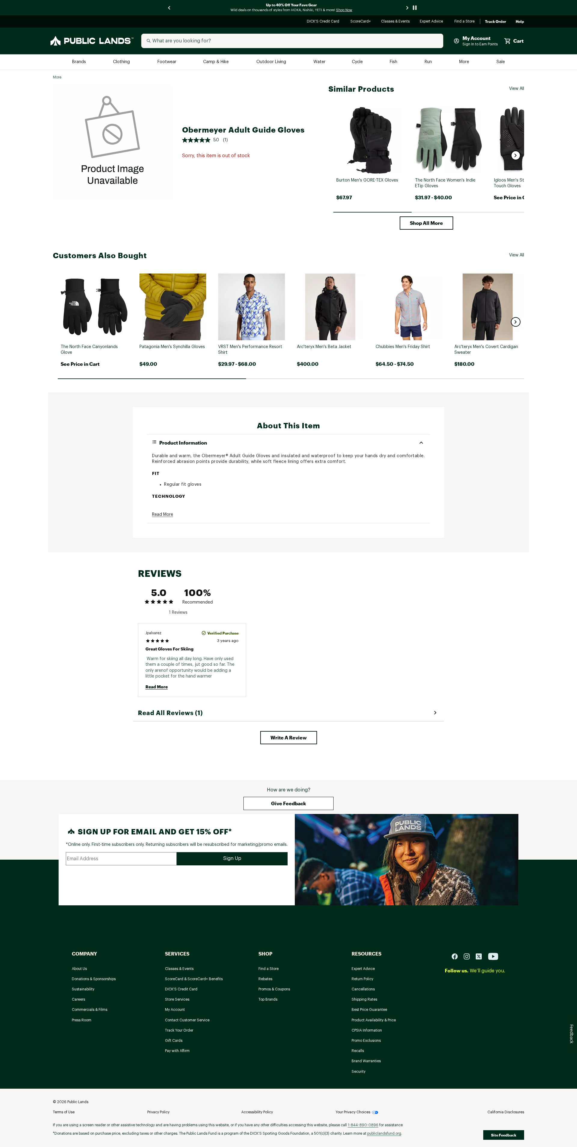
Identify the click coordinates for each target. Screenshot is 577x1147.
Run (429, 62)
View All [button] (516, 89)
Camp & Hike (216, 62)
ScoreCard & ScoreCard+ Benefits (194, 979)
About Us (79, 969)
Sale (500, 62)
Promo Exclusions (366, 1040)
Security (358, 1071)
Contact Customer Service (187, 1020)
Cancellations (363, 989)
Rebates (265, 979)
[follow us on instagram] (469, 956)
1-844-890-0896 (363, 1125)
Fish (394, 62)
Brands (79, 62)
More (464, 62)
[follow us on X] (481, 956)
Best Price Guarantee (369, 1009)
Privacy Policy (158, 1112)
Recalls (358, 1051)
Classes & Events (395, 22)
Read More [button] (162, 514)
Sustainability (83, 989)
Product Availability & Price (374, 1020)
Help (520, 21)
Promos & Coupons (274, 989)
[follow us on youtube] (493, 956)
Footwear (167, 62)
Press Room (81, 1020)
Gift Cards (173, 1040)
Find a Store (464, 22)
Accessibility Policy (257, 1112)
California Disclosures (505, 1112)
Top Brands (267, 999)
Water (319, 62)
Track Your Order (179, 1030)
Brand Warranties (366, 1061)
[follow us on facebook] (457, 956)
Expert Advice (432, 22)
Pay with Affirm (177, 1051)
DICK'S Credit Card (324, 22)
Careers (78, 999)
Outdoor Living (271, 62)
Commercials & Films (89, 1009)
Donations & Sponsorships (94, 979)
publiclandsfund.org (384, 1133)
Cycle (358, 62)
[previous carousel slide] (169, 7)
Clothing (122, 62)
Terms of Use (64, 1112)
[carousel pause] (414, 7)
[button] (516, 155)
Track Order (495, 21)
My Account (175, 1009)
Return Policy (362, 979)
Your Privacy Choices (353, 1112)
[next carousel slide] (407, 7)
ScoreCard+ (360, 22)
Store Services (177, 999)
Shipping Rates (364, 999)
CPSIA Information (367, 1030)
